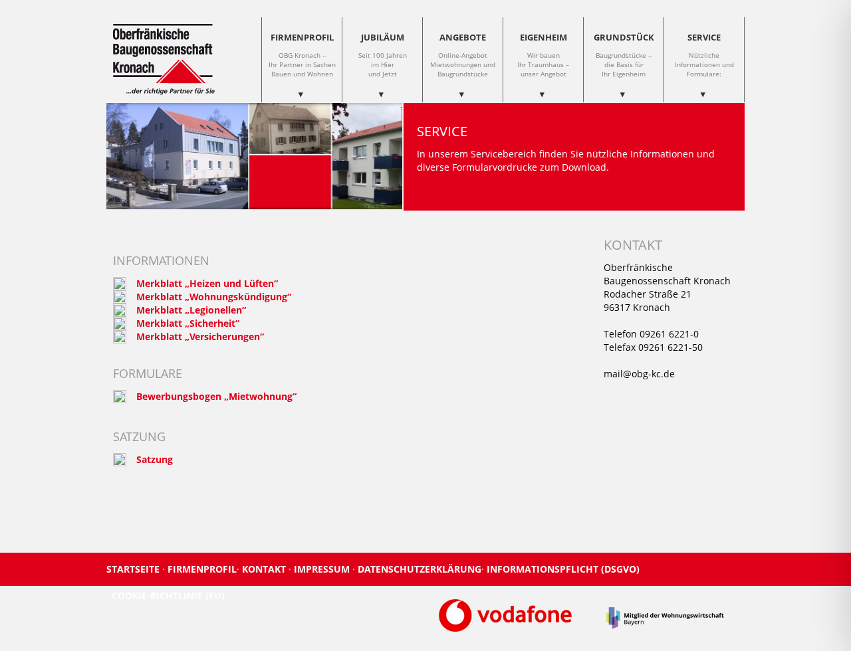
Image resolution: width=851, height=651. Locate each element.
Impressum (323, 569)
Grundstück (624, 54)
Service (704, 54)
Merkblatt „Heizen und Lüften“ (207, 283)
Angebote (462, 54)
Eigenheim (543, 54)
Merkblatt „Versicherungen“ (200, 336)
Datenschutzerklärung (419, 569)
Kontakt (265, 569)
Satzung (154, 459)
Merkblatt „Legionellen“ (191, 310)
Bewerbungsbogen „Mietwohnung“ (216, 396)
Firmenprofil (302, 54)
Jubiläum (382, 54)
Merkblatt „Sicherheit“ (187, 323)
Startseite (134, 569)
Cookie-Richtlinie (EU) (168, 595)
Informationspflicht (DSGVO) (563, 569)
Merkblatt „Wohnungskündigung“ (213, 296)
